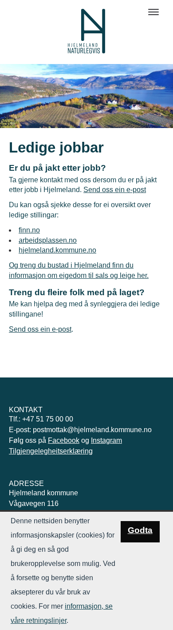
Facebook (63, 440)
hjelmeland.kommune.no (57, 250)
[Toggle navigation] (153, 12)
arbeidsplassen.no (48, 240)
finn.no (29, 230)
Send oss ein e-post (114, 189)
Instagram (106, 440)
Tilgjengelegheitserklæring (51, 451)
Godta (140, 530)
